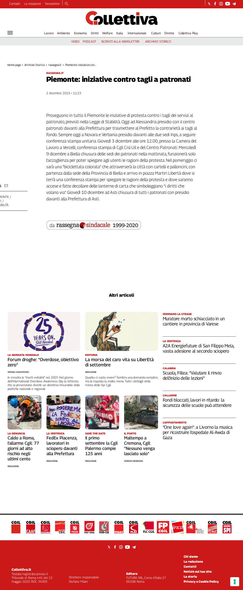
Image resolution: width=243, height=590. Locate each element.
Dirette (169, 33)
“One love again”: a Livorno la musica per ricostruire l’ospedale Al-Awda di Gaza (198, 432)
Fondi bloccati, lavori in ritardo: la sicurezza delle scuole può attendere (197, 402)
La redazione (32, 3)
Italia (119, 33)
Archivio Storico (34, 65)
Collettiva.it (21, 569)
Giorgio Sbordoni (133, 461)
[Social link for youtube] (227, 3)
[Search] (66, 4)
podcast (89, 41)
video (75, 41)
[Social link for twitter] (209, 3)
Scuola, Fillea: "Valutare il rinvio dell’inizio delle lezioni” (192, 375)
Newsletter (52, 3)
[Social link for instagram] (221, 3)
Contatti (14, 3)
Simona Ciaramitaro (18, 372)
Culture (156, 33)
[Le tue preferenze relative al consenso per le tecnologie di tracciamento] (234, 581)
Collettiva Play (188, 33)
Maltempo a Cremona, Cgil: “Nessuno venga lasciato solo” (139, 445)
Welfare (107, 33)
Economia (80, 33)
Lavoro (48, 33)
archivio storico (158, 41)
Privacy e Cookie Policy (201, 581)
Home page (14, 65)
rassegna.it (54, 65)
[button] (6, 185)
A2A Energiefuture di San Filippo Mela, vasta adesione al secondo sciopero (198, 348)
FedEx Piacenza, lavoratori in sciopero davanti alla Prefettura (62, 445)
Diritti (94, 33)
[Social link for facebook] (215, 3)
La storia (190, 576)
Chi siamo (191, 556)
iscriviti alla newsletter (120, 41)
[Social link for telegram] (234, 3)
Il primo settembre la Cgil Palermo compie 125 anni (101, 445)
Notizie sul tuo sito (198, 571)
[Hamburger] (10, 32)
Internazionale (137, 33)
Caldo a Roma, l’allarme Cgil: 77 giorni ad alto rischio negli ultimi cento (23, 448)
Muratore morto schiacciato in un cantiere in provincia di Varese (194, 321)
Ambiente (63, 33)
